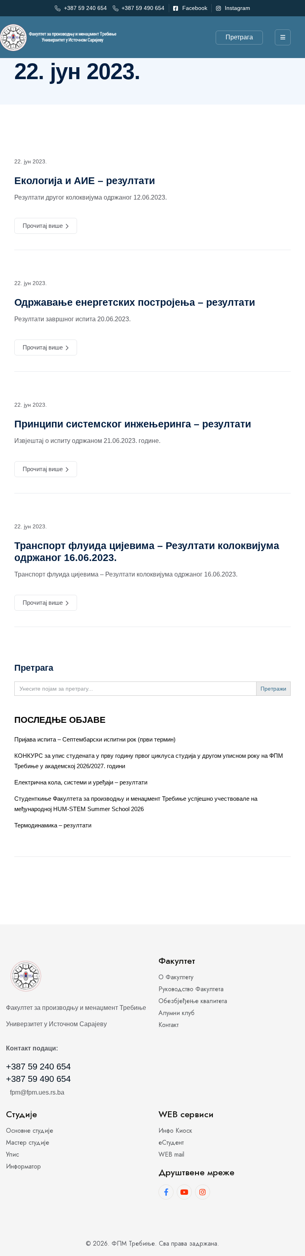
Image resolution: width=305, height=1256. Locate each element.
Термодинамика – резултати (52, 825)
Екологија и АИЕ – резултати (84, 180)
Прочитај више (43, 225)
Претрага (239, 37)
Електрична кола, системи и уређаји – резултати (80, 782)
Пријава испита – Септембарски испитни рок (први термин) (95, 739)
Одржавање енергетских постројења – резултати (134, 302)
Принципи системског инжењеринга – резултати (132, 423)
